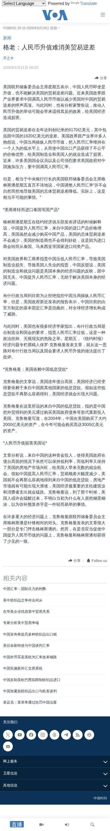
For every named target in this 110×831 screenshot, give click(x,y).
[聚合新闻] (77, 735)
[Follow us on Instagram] (43, 735)
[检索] (92, 824)
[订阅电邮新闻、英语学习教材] (8, 746)
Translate (88, 3)
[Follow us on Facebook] (31, 735)
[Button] (101, 78)
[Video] (41, 824)
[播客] (89, 735)
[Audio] (67, 824)
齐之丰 (8, 58)
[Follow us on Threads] (54, 735)
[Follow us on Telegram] (66, 735)
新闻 (7, 38)
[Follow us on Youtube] (19, 735)
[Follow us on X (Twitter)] (8, 735)
